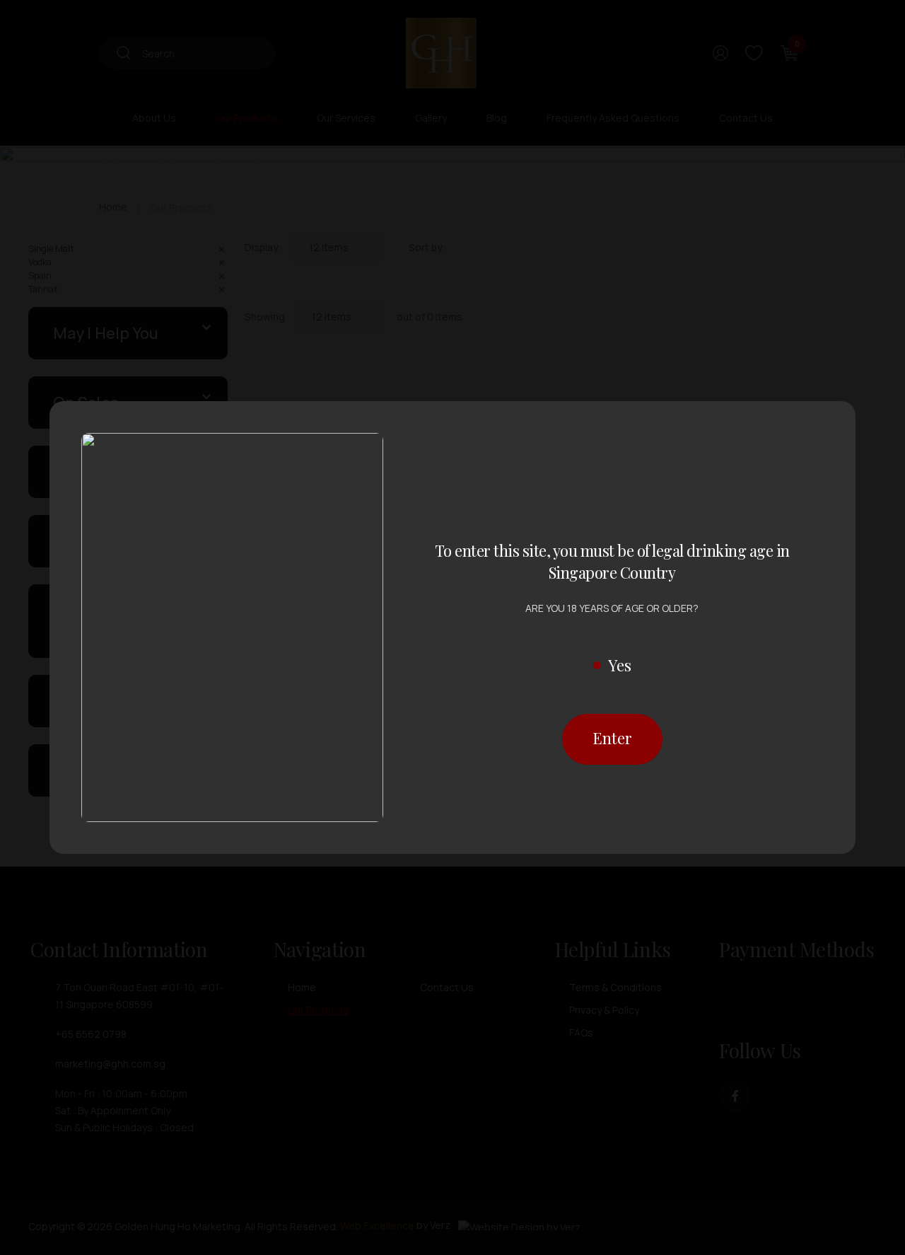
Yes (619, 665)
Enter (612, 737)
